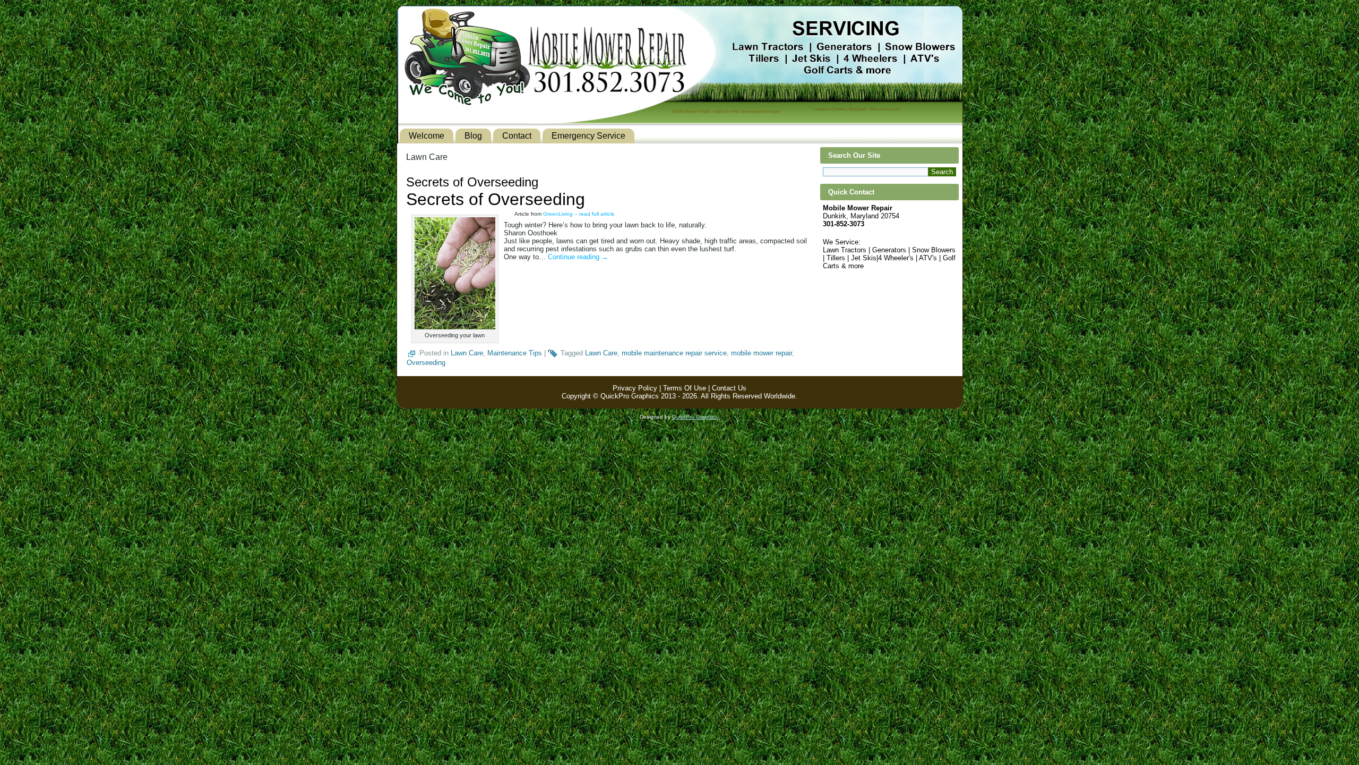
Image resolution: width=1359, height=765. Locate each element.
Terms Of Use (684, 388)
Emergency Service (588, 135)
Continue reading (578, 257)
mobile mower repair (761, 353)
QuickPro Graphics (695, 417)
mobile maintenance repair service (674, 353)
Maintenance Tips (514, 353)
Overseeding (426, 363)
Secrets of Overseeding (472, 182)
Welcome (426, 135)
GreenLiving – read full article (579, 214)
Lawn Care (467, 353)
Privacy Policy (635, 388)
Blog (473, 135)
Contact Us (729, 388)
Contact (516, 135)
